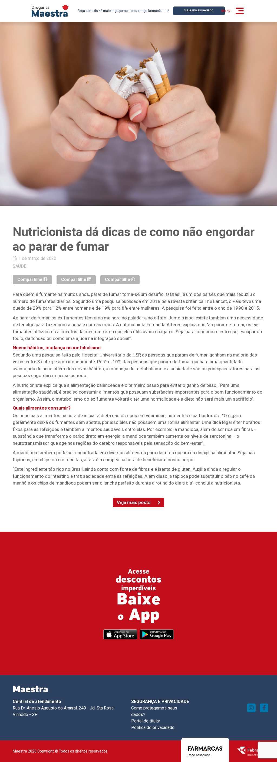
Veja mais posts (133, 502)
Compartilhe (30, 279)
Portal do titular (145, 721)
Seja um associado (198, 10)
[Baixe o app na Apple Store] (120, 634)
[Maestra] (50, 11)
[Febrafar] (250, 751)
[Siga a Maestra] (251, 708)
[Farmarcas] (205, 751)
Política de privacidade (152, 727)
